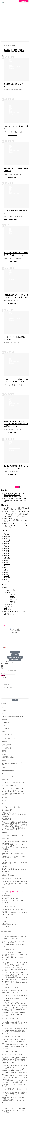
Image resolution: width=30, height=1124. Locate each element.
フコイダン (10, 398)
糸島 (9, 67)
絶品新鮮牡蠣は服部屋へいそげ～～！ (14, 496)
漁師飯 (10, 109)
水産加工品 (10, 106)
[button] (15, 41)
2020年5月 (7, 569)
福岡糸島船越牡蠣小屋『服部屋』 (14, 66)
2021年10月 (7, 540)
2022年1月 (6, 535)
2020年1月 (6, 576)
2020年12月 (7, 557)
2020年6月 (7, 567)
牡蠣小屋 (10, 65)
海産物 (10, 60)
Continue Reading (12, 92)
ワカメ (12, 596)
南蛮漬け (10, 104)
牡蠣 (9, 64)
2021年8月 (6, 543)
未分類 (10, 400)
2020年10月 (7, 560)
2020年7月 (6, 565)
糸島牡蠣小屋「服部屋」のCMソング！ (14, 493)
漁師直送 (10, 61)
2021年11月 (7, 538)
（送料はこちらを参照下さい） (18, 892)
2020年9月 (7, 562)
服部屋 (10, 59)
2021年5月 (6, 548)
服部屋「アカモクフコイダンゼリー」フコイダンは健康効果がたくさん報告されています (16, 424)
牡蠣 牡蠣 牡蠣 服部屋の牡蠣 (12, 495)
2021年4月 (6, 550)
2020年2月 (7, 574)
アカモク (10, 397)
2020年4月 (7, 570)
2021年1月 (6, 555)
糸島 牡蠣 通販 (11, 68)
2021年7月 (6, 545)
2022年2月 (7, 533)
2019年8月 (6, 581)
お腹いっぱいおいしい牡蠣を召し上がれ (15, 498)
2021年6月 (6, 547)
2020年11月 (7, 559)
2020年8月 (7, 564)
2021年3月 (6, 552)
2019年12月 (7, 577)
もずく (10, 101)
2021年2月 (6, 553)
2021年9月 (6, 541)
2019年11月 (7, 579)
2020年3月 (7, 572)
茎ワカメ (12, 602)
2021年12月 (7, 536)
